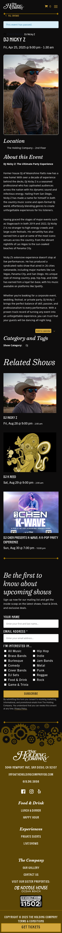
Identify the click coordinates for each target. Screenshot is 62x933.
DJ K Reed (9, 477)
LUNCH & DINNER (31, 810)
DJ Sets (13, 675)
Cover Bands (17, 670)
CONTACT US (31, 875)
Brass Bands (17, 656)
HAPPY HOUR (31, 817)
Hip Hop (43, 651)
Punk (40, 670)
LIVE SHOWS (31, 843)
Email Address (15, 631)
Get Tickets (31, 927)
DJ (27, 345)
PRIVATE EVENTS (31, 837)
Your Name (11, 617)
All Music (15, 651)
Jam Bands (45, 660)
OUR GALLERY (31, 868)
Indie (40, 656)
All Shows (13, 16)
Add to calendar (43, 331)
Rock (40, 680)
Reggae (42, 675)
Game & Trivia (18, 684)
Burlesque (15, 660)
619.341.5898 (31, 782)
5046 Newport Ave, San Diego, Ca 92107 (31, 767)
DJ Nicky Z (10, 418)
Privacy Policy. (20, 708)
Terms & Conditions (31, 921)
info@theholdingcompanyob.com (31, 774)
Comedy (14, 665)
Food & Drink (17, 680)
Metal (41, 665)
